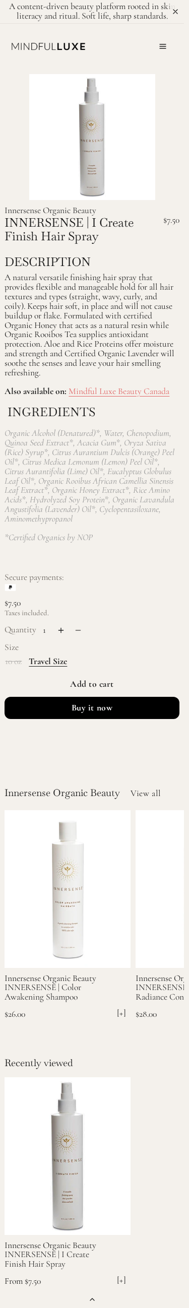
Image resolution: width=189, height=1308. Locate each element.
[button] (162, 46)
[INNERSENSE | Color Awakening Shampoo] (68, 889)
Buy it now (92, 707)
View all (146, 793)
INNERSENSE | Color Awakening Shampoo (43, 993)
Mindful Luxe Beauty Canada (119, 391)
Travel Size (48, 661)
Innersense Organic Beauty (50, 210)
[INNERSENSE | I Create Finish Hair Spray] (68, 1156)
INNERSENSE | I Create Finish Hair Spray (47, 1259)
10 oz (13, 661)
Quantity (20, 629)
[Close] (175, 11)
